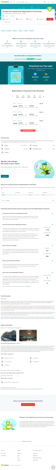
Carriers (14, 30)
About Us (19, 453)
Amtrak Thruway (32, 348)
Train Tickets (3, 441)
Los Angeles (11, 318)
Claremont (19, 441)
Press (19, 457)
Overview (9, 30)
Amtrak (3, 194)
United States (9, 441)
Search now (40, 388)
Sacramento (6, 318)
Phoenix (2, 318)
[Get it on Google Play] (46, 74)
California (27, 346)
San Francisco (42, 318)
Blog (18, 455)
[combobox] (7, 19)
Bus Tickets (3, 453)
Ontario (17, 318)
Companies (35, 455)
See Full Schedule (28, 130)
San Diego (37, 318)
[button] (45, 2)
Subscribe (4, 176)
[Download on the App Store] (35, 74)
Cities (26, 30)
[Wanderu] (5, 2)
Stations (31, 30)
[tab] (6, 16)
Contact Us (35, 453)
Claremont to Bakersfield (26, 286)
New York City (51, 318)
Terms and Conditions (37, 457)
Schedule (3, 30)
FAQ (20, 30)
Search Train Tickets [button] (28, 404)
